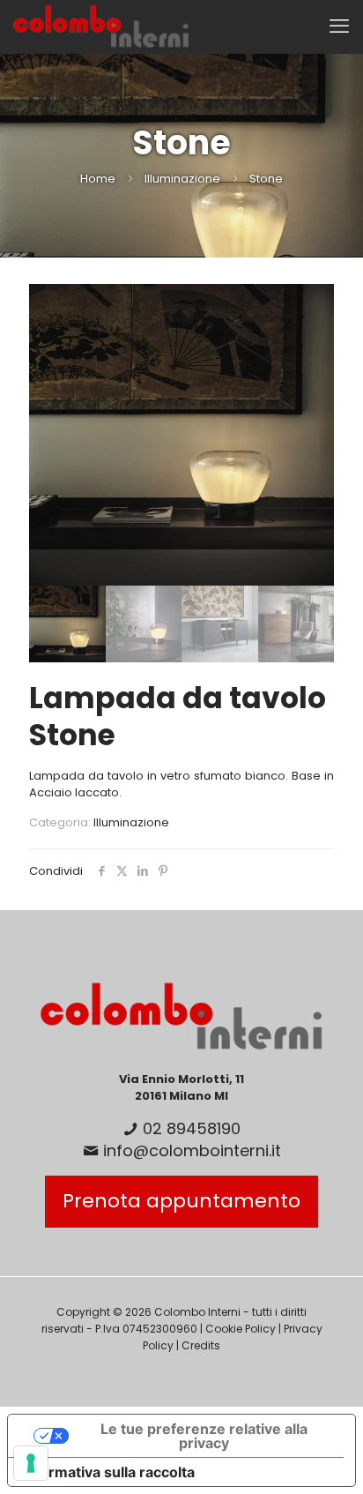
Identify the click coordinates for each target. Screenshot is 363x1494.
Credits (201, 1345)
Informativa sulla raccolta (108, 1472)
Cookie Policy (240, 1328)
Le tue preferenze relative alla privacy (203, 1436)
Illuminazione (182, 178)
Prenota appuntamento (181, 1200)
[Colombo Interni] (101, 26)
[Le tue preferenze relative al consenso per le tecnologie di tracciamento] (31, 1463)
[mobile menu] (339, 26)
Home (97, 178)
